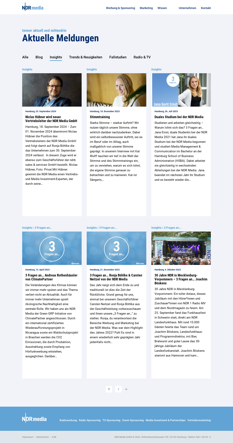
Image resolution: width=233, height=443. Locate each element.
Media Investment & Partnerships (166, 420)
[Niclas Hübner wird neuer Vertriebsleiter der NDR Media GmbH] (52, 90)
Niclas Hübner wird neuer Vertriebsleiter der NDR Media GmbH (51, 119)
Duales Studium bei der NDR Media (179, 117)
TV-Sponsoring (111, 420)
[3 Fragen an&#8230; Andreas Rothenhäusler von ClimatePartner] (52, 248)
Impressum (27, 437)
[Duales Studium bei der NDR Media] (181, 90)
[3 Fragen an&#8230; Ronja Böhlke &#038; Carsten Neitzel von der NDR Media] (116, 248)
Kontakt (206, 8)
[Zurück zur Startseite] (32, 7)
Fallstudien (117, 57)
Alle (25, 57)
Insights (56, 57)
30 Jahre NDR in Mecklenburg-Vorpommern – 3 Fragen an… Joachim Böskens (181, 279)
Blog (39, 57)
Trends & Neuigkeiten (85, 57)
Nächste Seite (126, 389)
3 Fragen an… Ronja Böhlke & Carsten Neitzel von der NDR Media (116, 277)
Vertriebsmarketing (199, 420)
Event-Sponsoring (133, 420)
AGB (54, 437)
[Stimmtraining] (116, 90)
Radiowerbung (68, 420)
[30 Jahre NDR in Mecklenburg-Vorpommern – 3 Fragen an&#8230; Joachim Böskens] (181, 248)
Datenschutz (42, 437)
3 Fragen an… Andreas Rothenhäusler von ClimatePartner (51, 277)
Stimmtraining (100, 117)
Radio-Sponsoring (90, 420)
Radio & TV (142, 57)
